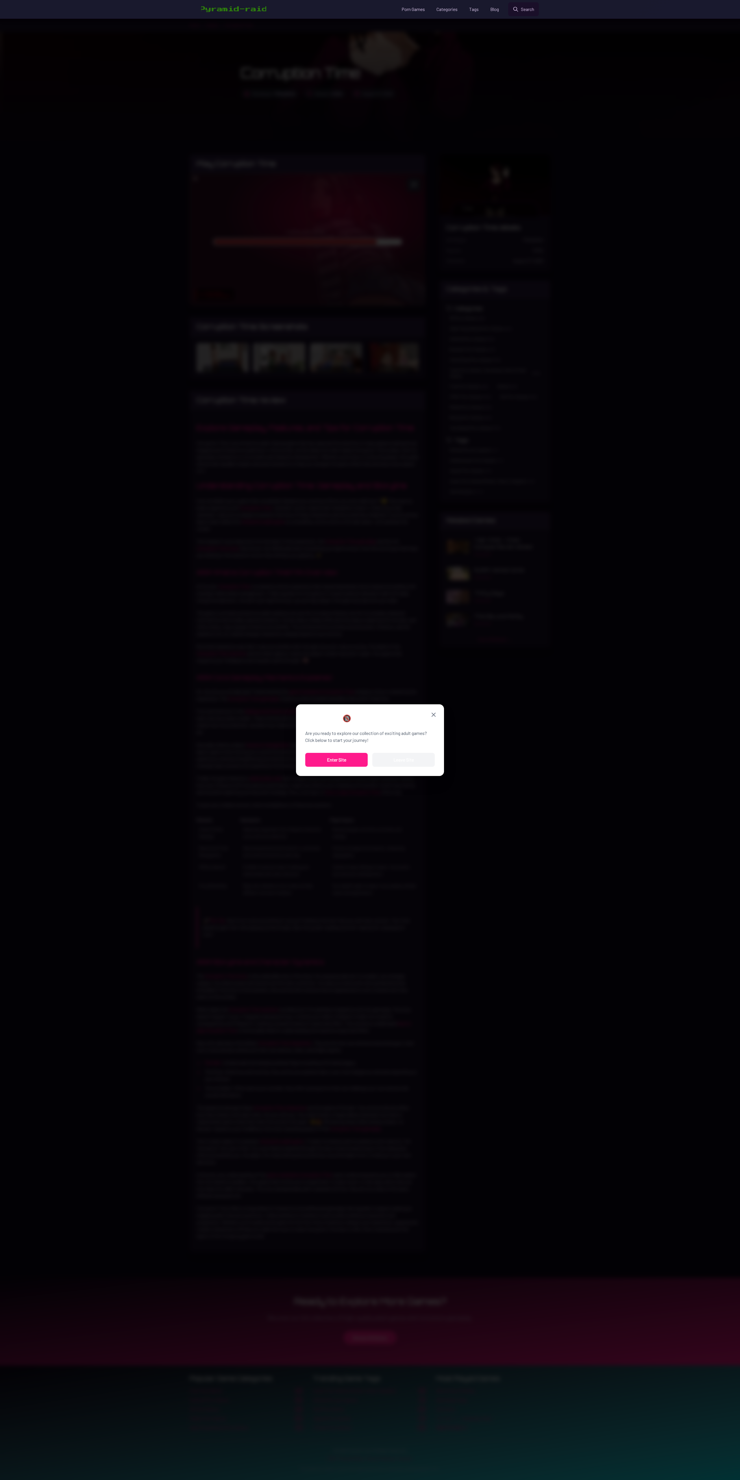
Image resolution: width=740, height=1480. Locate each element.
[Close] (433, 714)
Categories (447, 9)
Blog (494, 9)
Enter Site (336, 759)
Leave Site (403, 759)
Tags (474, 9)
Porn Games (413, 9)
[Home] (233, 9)
